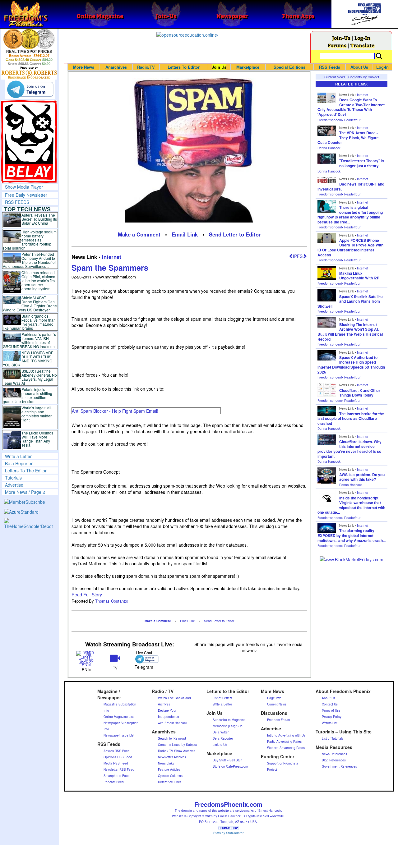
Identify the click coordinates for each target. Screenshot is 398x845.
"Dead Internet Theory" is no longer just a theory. (361, 163)
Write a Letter (18, 456)
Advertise (14, 485)
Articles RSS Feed (117, 751)
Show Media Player (24, 187)
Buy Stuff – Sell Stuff (227, 760)
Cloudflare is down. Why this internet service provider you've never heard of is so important (349, 449)
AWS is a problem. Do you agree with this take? (362, 477)
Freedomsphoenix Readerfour (338, 120)
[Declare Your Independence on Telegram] (30, 89)
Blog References (334, 760)
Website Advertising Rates (286, 748)
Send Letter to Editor (235, 234)
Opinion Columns (170, 776)
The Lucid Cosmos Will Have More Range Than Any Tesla (37, 439)
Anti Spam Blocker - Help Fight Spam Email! (115, 411)
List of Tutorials (332, 738)
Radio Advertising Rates (284, 741)
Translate (362, 45)
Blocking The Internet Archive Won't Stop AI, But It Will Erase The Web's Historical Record (350, 332)
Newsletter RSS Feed (119, 769)
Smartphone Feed (117, 776)
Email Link (185, 234)
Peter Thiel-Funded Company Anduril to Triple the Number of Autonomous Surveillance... (29, 260)
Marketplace (247, 67)
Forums (337, 45)
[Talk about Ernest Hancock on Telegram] (144, 659)
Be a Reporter (19, 463)
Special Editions (289, 67)
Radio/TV (146, 67)
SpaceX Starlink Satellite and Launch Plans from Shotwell (350, 301)
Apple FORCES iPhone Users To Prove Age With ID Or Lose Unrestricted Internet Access (350, 247)
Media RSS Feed (116, 763)
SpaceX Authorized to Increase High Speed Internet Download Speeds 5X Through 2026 (351, 365)
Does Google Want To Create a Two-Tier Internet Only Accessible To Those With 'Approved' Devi (351, 107)
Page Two (274, 698)
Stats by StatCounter (228, 833)
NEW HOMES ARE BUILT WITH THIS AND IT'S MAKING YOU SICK (28, 358)
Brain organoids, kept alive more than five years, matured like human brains (29, 322)
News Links (166, 763)
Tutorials (13, 478)
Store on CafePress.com (230, 766)
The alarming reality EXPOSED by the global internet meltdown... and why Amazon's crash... (351, 535)
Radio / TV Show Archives (176, 751)
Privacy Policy (331, 716)
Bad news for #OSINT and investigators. (350, 186)
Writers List (329, 723)
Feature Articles (169, 769)
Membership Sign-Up (228, 726)
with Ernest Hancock (172, 723)
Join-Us (341, 37)
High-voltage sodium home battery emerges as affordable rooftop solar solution (30, 239)
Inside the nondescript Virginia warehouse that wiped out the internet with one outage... (351, 505)
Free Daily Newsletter (26, 195)
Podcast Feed (114, 782)
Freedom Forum (278, 720)
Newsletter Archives (172, 757)
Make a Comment (139, 234)
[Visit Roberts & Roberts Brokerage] (29, 39)
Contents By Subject (363, 76)
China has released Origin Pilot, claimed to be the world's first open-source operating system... (38, 280)
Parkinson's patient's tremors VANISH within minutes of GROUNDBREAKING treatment (29, 340)
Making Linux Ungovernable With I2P (359, 275)
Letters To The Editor (26, 470)
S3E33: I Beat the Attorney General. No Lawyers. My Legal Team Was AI (30, 377)
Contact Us (330, 704)
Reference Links (169, 782)
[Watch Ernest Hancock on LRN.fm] (86, 657)
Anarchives (116, 67)
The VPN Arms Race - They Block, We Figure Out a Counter (348, 137)
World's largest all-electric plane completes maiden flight (37, 413)
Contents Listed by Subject (177, 744)
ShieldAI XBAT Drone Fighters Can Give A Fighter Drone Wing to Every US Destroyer (30, 303)
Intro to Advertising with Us (286, 735)
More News (83, 67)
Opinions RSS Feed (118, 757)
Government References (339, 766)
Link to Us (220, 744)
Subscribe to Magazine (229, 720)
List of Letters (222, 698)
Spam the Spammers (110, 267)
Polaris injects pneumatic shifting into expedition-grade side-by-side (27, 395)
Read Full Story (87, 594)
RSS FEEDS (17, 202)
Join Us (219, 67)
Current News (334, 76)
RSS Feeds (329, 67)
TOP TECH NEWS (27, 209)
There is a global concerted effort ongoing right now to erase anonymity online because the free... (350, 214)
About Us (359, 67)
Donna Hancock (328, 148)
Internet (111, 256)
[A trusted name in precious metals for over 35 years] (29, 73)
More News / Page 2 (25, 492)
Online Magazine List (119, 716)
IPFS (298, 256)
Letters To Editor (184, 67)
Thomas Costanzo (111, 601)
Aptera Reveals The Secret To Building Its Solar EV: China (39, 219)
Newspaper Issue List (119, 735)
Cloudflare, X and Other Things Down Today (359, 393)
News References (334, 754)
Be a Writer (221, 732)
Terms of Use (331, 710)
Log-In (362, 37)
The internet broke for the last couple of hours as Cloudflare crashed (350, 418)
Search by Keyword (172, 738)
